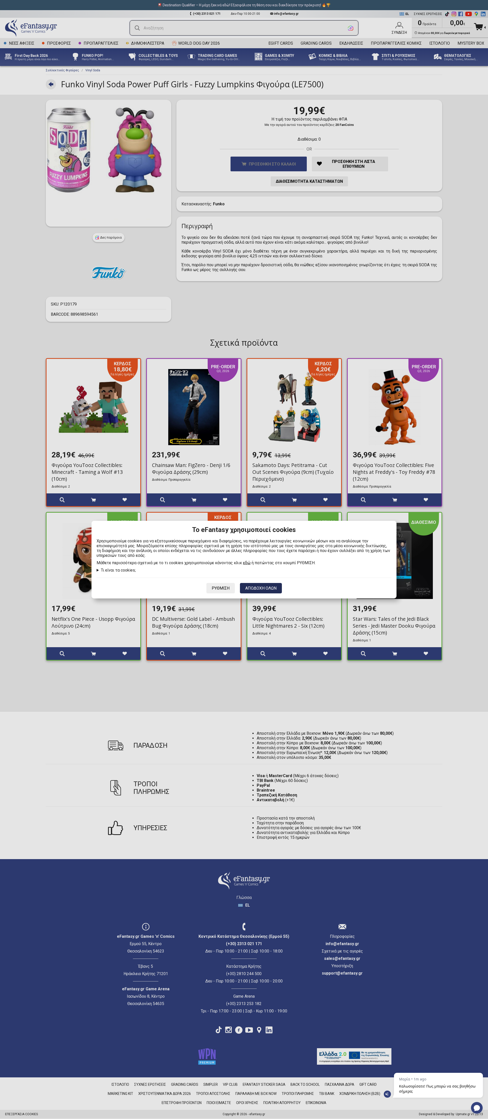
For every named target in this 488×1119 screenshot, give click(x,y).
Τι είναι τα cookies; (118, 570)
